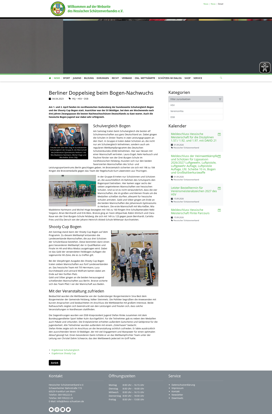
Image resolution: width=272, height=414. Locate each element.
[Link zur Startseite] (86, 8)
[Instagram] (57, 409)
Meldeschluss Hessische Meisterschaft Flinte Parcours (190, 211)
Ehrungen (103, 78)
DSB (172, 117)
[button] (57, 75)
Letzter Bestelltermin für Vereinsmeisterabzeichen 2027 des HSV (194, 191)
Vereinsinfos (177, 111)
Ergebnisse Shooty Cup (64, 353)
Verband (127, 78)
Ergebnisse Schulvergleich (65, 349)
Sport (66, 78)
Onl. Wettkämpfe (145, 78)
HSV (172, 105)
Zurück (54, 362)
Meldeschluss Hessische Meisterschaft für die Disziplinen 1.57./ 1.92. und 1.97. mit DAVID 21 (194, 137)
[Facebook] (51, 409)
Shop (187, 78)
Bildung (89, 78)
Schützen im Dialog (170, 78)
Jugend (77, 78)
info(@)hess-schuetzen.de (70, 401)
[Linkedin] (62, 409)
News (57, 78)
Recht (115, 78)
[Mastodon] (68, 409)
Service (197, 78)
